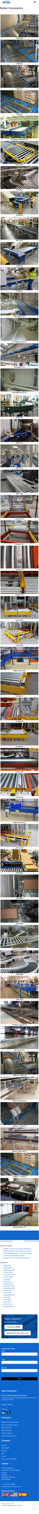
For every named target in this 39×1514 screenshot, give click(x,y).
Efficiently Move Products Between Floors (18, 1251)
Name (3, 1351)
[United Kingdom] (5, 1494)
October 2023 (8, 1277)
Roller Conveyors (6, 1427)
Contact (3, 1456)
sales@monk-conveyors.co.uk (18, 1333)
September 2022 (9, 1288)
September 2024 (9, 1270)
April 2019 (7, 1302)
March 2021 (8, 1293)
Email (3, 1359)
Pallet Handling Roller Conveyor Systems (18, 1253)
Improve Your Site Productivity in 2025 (16, 1258)
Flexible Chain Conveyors (9, 1436)
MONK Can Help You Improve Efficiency (17, 1249)
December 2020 (9, 1295)
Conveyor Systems (6, 1241)
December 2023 (9, 1274)
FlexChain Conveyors (31, 1241)
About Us (4, 1445)
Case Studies (5, 1448)
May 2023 (7, 1281)
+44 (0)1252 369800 (13, 1327)
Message (4, 1367)
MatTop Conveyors (7, 1433)
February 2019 (9, 1306)
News (3, 1453)
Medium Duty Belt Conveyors (10, 1422)
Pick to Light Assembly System (14, 1255)
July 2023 (7, 1279)
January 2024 (8, 1272)
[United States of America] (14, 1494)
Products (4, 1450)
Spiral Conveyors (6, 1430)
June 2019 (7, 1299)
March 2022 (8, 1290)
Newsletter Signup (6, 1404)
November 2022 (9, 1286)
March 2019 (8, 1304)
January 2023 (8, 1283)
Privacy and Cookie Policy (9, 1459)
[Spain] (22, 1494)
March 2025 (8, 1268)
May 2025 (7, 1265)
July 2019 (7, 1297)
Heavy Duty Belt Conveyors (9, 1425)
